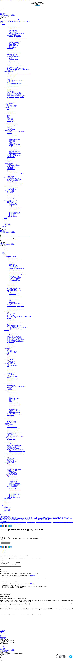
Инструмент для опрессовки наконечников (14, 93)
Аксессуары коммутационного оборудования (14, 155)
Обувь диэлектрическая (13, 30)
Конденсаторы (7, 162)
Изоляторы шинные (10, 126)
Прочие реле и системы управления (15, 153)
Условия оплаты (7, 223)
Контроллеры (11, 147)
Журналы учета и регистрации (12, 70)
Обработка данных (3, 632)
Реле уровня (11, 145)
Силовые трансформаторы (11, 106)
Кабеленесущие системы (9, 130)
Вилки (8, 114)
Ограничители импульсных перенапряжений (14, 170)
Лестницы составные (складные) (14, 206)
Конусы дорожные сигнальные (14, 42)
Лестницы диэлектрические (12, 202)
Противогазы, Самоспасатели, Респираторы (16, 33)
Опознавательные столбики (13, 45)
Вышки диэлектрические (11, 201)
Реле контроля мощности (13, 143)
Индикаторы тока (10, 63)
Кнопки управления (10, 156)
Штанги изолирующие (10, 48)
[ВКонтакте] (1, 526)
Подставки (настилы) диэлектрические (13, 216)
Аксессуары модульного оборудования (13, 165)
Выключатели (9, 115)
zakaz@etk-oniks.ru (31, 575)
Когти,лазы (10, 57)
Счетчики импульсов (10, 78)
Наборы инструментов (10, 91)
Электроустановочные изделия (10, 113)
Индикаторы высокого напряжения (13, 67)
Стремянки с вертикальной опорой (15, 209)
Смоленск (6, 250)
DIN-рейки (8, 123)
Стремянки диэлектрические (12, 208)
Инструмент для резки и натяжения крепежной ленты (16, 95)
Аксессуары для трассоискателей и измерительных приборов (17, 85)
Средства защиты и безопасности (10, 25)
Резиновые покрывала (12, 44)
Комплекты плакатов (12, 55)
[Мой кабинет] (0, 18)
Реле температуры (12, 148)
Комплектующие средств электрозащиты (14, 51)
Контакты (4, 226)
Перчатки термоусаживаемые (12, 199)
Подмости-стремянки (12, 214)
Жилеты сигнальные (12, 34)
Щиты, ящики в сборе (10, 188)
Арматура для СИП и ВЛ (9, 111)
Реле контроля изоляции (13, 149)
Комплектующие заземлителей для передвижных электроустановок (18, 69)
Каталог (3, 24)
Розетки (8, 117)
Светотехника (7, 107)
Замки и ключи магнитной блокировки (13, 180)
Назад (5, 254)
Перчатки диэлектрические (13, 31)
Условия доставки (7, 224)
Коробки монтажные (10, 191)
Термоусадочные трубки (11, 197)
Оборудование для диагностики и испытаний (14, 83)
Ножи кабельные (9, 100)
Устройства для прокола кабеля (12, 88)
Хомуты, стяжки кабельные (11, 198)
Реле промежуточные (12, 140)
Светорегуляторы (10, 118)
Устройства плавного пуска (11, 160)
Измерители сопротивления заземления (13, 84)
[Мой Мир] (3, 526)
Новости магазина (4, 641)
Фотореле (10, 142)
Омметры (8, 82)
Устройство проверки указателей (12, 50)
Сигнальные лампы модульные (12, 172)
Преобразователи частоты (11, 161)
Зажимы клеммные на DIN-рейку (12, 124)
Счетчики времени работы (11, 77)
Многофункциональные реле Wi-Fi (15, 146)
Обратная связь (3, 637)
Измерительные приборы (9, 71)
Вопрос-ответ (2, 638)
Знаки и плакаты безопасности (12, 54)
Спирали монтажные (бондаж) (12, 196)
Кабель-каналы (9, 132)
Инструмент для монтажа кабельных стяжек (14, 94)
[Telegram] (11, 526)
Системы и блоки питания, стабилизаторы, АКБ (13, 184)
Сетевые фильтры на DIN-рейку (14, 151)
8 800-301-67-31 (3, 13)
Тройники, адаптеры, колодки (12, 120)
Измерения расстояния (10, 73)
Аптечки (8, 64)
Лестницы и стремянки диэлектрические (14, 53)
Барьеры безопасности (12, 47)
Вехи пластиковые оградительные (15, 41)
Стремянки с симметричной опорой (15, 210)
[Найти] (0, 234)
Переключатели (9, 158)
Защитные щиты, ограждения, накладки (14, 35)
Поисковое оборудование (8, 103)
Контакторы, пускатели (11, 157)
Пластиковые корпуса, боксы (12, 189)
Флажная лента (11, 46)
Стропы (10, 60)
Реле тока (10, 138)
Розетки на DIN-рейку (10, 171)
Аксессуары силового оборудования (13, 178)
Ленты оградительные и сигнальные (15, 40)
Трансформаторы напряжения (12, 105)
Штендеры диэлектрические (13, 38)
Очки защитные (11, 27)
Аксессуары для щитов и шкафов (12, 376)
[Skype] (9, 526)
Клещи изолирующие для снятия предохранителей (15, 97)
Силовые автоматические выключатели (13, 182)
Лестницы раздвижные (13, 204)
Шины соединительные (11, 129)
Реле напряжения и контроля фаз (14, 139)
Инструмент (6, 87)
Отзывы (5, 221)
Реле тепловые (11, 137)
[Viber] (6, 526)
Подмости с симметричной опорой (15, 213)
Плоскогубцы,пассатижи (11, 102)
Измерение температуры (11, 76)
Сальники (8, 127)
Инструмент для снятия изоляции (12, 89)
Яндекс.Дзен (4, 646)
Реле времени (11, 136)
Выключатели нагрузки (11, 166)
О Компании (2, 630)
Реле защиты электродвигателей (14, 144)
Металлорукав (9, 133)
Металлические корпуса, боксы (12, 187)
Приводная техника (8, 159)
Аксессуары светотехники (11, 108)
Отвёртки (8, 101)
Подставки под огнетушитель (12, 176)
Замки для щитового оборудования (13, 125)
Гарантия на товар (7, 225)
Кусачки (8, 99)
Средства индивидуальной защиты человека (14, 26)
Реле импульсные (12, 141)
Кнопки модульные (10, 168)
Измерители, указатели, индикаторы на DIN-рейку (15, 173)
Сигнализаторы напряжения (11, 52)
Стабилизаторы (9, 185)
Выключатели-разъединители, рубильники (14, 179)
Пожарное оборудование (9, 174)
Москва (5, 249)
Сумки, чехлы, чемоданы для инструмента (14, 92)
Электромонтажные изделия (9, 190)
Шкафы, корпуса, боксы (8, 186)
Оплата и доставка (5, 222)
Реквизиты (6, 220)
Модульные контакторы (11, 169)
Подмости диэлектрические (12, 211)
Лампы (8, 109)
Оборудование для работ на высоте (10, 200)
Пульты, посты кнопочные (11, 154)
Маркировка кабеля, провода (22, 522)
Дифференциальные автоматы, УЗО (13, 167)
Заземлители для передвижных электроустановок (15, 68)
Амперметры (9, 75)
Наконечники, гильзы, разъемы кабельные (34, 522)
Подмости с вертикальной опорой (14, 212)
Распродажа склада (7, 217)
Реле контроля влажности (13, 152)
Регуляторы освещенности (13, 150)
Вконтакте (4, 645)
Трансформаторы (7, 104)
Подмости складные (12, 215)
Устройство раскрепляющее (11, 49)
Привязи (10, 58)
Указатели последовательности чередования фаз (15, 80)
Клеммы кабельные (10, 194)
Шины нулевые (9, 128)
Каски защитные (11, 28)
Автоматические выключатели (12, 164)
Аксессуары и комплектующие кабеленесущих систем (16, 131)
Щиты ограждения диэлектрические (15, 36)
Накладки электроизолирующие (14, 37)
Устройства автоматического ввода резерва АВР (17, 451)
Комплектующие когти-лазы (13, 59)
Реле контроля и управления (12, 135)
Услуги (5, 218)
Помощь (1, 636)
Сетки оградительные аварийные (14, 43)
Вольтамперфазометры (10, 81)
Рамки (8, 116)
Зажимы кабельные (10, 192)
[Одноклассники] (2, 526)
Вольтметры (9, 72)
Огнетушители (9, 175)
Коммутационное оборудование (8, 518)
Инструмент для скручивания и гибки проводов (15, 96)
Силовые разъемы (10, 119)
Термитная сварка (10, 112)
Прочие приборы (9, 79)
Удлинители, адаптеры (10, 121)
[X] (5, 526)
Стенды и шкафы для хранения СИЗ (13, 66)
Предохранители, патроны (11, 181)
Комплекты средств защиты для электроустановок (15, 65)
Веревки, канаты (11, 61)
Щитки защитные (12, 29)
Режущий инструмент (10, 90)
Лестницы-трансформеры (13, 205)
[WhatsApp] (8, 526)
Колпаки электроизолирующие (14, 39)
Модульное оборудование (9, 163)
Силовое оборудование (8, 177)
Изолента (8, 193)
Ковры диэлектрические (13, 32)
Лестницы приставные (13, 203)
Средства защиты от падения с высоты (13, 56)
